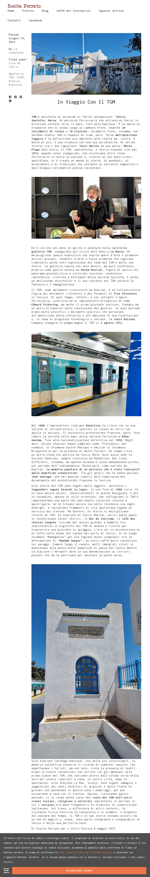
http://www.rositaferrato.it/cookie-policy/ (85, 852)
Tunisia (16, 84)
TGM (21, 77)
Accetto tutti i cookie (79, 870)
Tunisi (15, 81)
